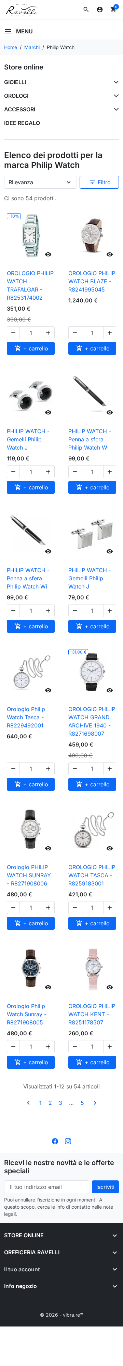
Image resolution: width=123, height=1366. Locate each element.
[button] (86, 9)
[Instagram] (68, 1141)
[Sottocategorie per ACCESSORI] (115, 109)
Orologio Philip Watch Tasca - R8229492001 (26, 717)
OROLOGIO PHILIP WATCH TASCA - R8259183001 (91, 875)
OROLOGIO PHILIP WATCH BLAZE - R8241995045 (91, 281)
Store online (23, 67)
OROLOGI (16, 95)
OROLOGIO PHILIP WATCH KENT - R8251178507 (91, 1014)
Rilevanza (21, 182)
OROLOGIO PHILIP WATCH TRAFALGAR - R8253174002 (30, 285)
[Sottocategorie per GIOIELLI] (115, 82)
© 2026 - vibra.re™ (61, 1315)
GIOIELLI (15, 82)
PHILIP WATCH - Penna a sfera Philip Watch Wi (89, 439)
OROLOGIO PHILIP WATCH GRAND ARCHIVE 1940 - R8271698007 (91, 721)
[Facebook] (55, 1141)
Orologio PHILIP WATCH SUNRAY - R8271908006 (29, 875)
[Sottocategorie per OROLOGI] (115, 95)
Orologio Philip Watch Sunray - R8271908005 (26, 1014)
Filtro (100, 182)
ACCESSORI (19, 109)
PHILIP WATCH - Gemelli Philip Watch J (28, 439)
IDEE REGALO (22, 123)
